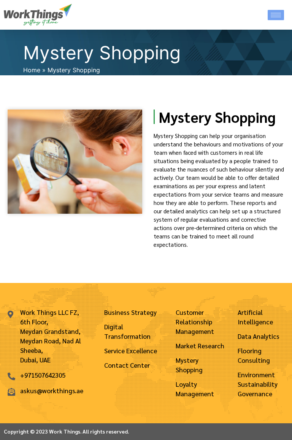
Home (31, 70)
